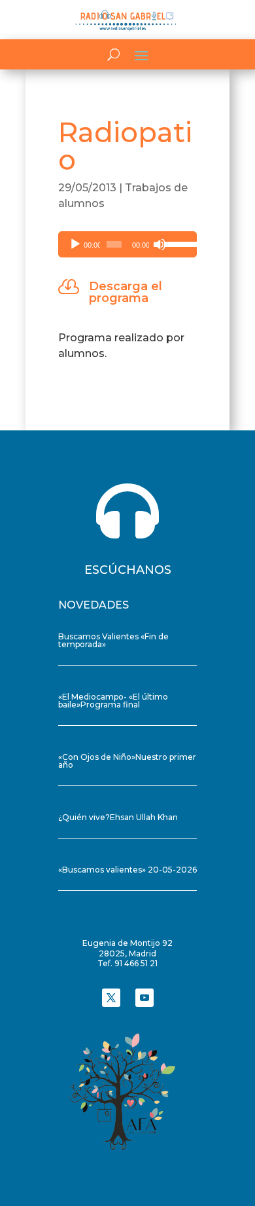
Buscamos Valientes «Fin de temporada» (113, 640)
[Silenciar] (159, 244)
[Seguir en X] (111, 998)
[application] (127, 244)
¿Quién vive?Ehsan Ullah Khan (118, 817)
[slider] (177, 243)
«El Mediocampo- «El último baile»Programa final (113, 700)
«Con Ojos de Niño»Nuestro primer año (127, 761)
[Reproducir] (75, 244)
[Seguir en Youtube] (144, 998)
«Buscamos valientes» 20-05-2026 (127, 870)
